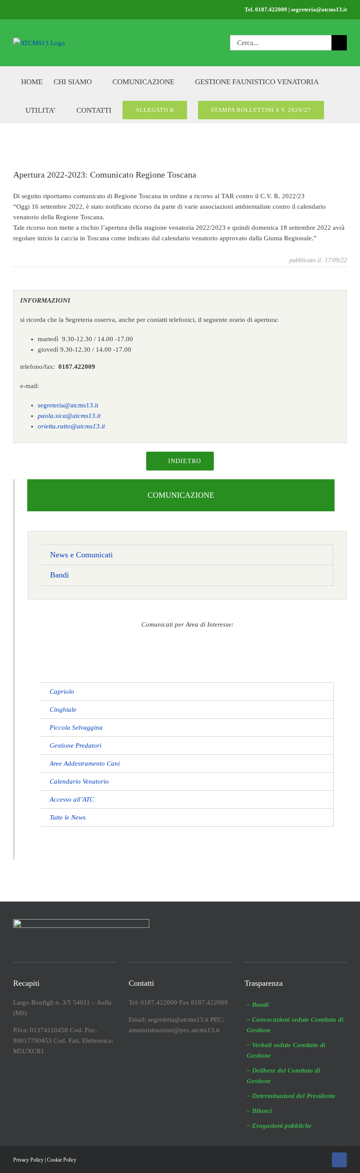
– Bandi (258, 1004)
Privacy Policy (28, 1160)
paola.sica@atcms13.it (69, 415)
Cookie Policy (61, 1160)
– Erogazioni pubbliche (279, 1125)
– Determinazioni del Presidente (291, 1095)
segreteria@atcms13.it (68, 405)
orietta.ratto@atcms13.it (71, 426)
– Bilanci (259, 1110)
